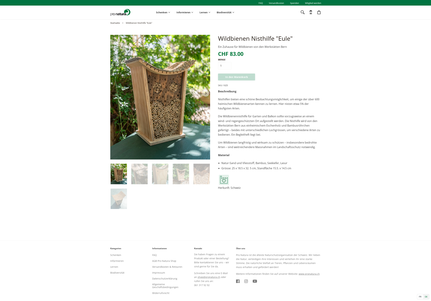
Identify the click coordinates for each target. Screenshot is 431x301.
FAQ (261, 3)
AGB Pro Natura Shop (164, 260)
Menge (221, 59)
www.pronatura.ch (309, 273)
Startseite (115, 22)
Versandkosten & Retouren (167, 266)
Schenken (161, 12)
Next (205, 93)
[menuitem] (310, 12)
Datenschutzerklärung (164, 278)
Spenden (294, 3)
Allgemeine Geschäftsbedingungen (165, 286)
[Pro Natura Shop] (120, 12)
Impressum (158, 272)
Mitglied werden (313, 3)
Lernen (204, 12)
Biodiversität (224, 12)
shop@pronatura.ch (209, 277)
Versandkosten (276, 3)
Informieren (183, 12)
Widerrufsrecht (160, 293)
